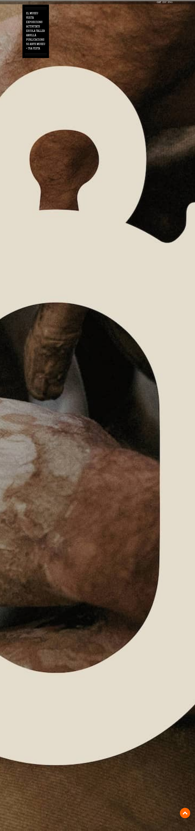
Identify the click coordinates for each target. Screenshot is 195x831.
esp (164, 2)
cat (159, 2)
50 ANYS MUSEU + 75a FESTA (35, 46)
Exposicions (34, 22)
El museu (32, 13)
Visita (30, 18)
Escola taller (35, 31)
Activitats (33, 26)
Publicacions (35, 40)
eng (170, 2)
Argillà (31, 35)
